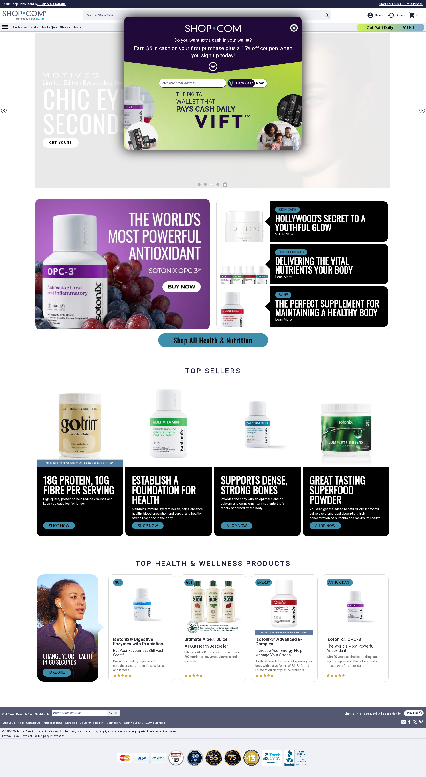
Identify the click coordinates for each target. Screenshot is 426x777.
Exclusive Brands (25, 27)
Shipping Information (52, 736)
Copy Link (414, 713)
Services (71, 722)
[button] (92, 723)
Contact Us (33, 722)
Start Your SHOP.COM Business (401, 4)
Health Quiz (49, 27)
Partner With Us (53, 722)
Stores (65, 27)
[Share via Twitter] (415, 722)
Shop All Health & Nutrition (213, 340)
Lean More (283, 277)
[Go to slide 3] (217, 184)
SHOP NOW (284, 234)
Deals (77, 27)
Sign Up (113, 713)
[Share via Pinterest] (420, 722)
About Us (9, 722)
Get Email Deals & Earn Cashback (25, 714)
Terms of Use (29, 736)
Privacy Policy (10, 736)
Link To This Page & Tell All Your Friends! (373, 713)
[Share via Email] (403, 723)
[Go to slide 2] (211, 184)
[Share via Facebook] (409, 722)
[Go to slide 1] (205, 184)
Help (21, 722)
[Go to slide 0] (199, 184)
